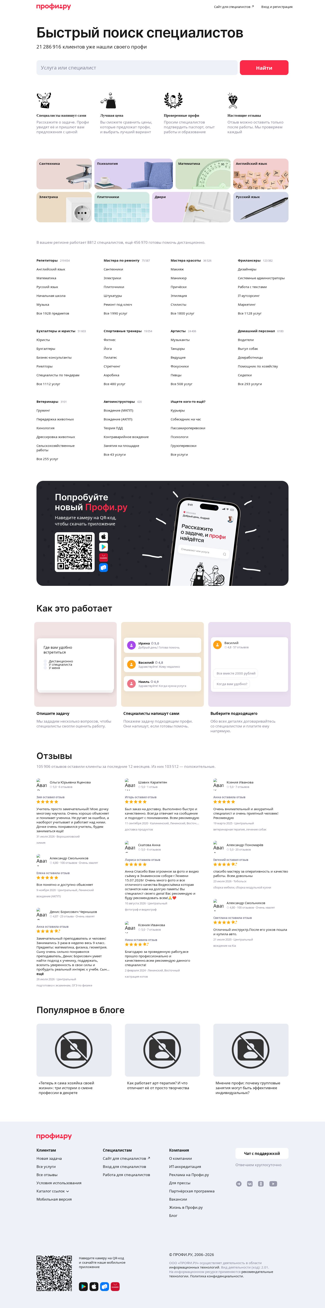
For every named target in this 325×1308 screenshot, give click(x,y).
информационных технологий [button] (194, 1267)
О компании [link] (180, 1158)
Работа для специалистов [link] (126, 1174)
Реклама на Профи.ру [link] (189, 1174)
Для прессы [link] (179, 1182)
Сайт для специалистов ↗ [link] (127, 1158)
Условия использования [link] (59, 1182)
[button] (62, 260)
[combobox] (137, 67)
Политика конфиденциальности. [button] (217, 1276)
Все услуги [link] (46, 1166)
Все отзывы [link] (46, 1174)
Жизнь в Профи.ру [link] (186, 1207)
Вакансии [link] (178, 1199)
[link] (64, 174)
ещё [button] (40, 973)
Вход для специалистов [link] (124, 1166)
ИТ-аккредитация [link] (185, 1166)
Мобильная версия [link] (54, 1199)
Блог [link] (173, 1215)
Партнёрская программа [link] (192, 1191)
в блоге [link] (108, 1009)
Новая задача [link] (49, 1158)
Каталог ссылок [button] (50, 1191)
